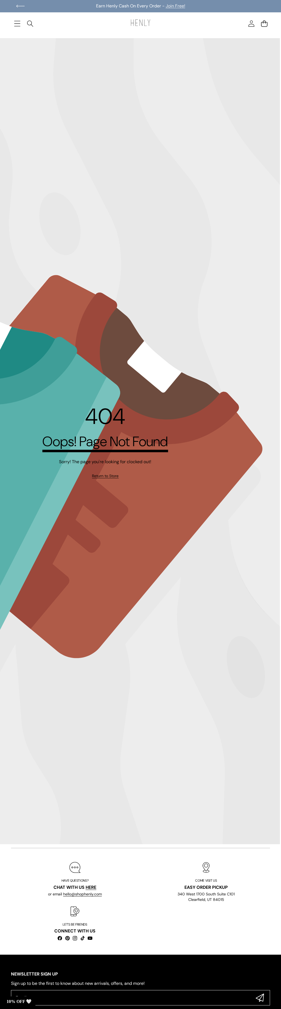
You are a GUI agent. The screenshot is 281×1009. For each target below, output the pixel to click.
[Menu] (17, 23)
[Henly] (140, 23)
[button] (20, 6)
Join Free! (175, 6)
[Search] (30, 23)
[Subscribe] (260, 997)
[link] (105, 476)
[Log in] (251, 23)
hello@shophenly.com (82, 894)
